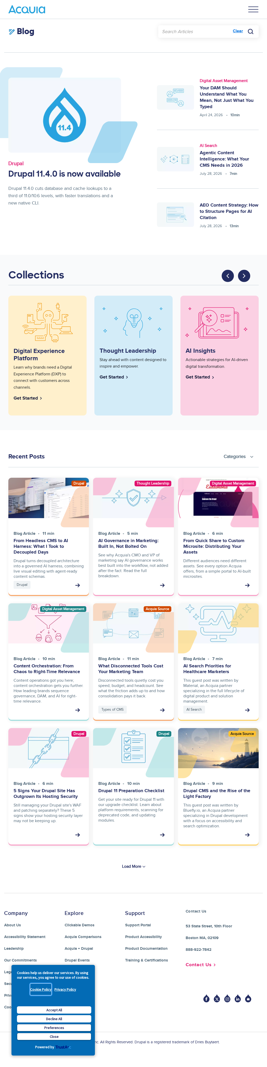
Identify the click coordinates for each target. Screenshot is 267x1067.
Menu (253, 9)
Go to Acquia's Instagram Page (227, 998)
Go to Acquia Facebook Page (206, 998)
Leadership (14, 948)
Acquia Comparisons (83, 936)
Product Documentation (146, 948)
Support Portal (138, 925)
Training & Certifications (146, 960)
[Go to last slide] (228, 276)
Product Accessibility (143, 936)
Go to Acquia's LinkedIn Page (238, 998)
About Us (12, 925)
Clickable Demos (79, 925)
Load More (131, 866)
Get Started (26, 398)
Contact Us (199, 965)
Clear (238, 31)
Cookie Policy (40, 989)
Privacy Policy (65, 989)
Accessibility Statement (24, 936)
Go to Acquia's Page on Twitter (217, 998)
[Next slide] (244, 276)
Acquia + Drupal (79, 948)
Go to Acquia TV (248, 998)
